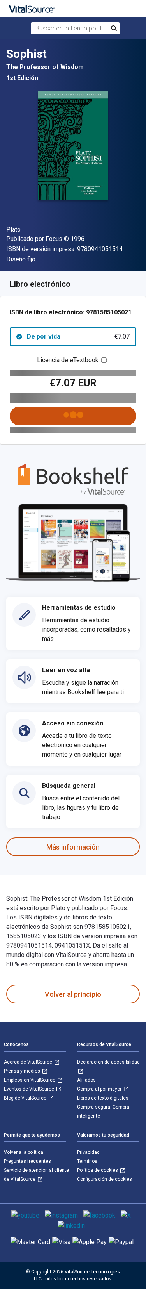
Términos (87, 1161)
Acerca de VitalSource (28, 1062)
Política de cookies (98, 1170)
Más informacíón (73, 847)
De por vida (78, 336)
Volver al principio (73, 994)
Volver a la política (23, 1152)
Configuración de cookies (104, 1179)
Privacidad (88, 1152)
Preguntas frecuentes (27, 1161)
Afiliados (86, 1080)
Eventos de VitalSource (29, 1089)
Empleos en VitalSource (30, 1080)
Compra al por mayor (100, 1089)
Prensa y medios (22, 1071)
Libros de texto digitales (102, 1098)
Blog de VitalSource (25, 1098)
